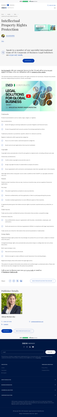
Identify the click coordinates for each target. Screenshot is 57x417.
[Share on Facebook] (10, 281)
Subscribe (50, 352)
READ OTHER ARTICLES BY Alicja (23, 330)
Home (2, 14)
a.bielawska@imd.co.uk (37, 321)
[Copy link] (13, 281)
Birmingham (3, 372)
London (3, 367)
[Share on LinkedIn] (21, 281)
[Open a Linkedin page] (30, 347)
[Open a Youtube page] (33, 347)
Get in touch (5, 70)
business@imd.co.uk (10, 272)
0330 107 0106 (15, 55)
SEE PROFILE (6, 330)
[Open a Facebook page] (24, 347)
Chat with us (28, 60)
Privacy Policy (38, 357)
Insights (8, 14)
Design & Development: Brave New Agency (28, 413)
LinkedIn (6, 324)
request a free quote (39, 72)
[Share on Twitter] (17, 281)
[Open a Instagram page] (27, 347)
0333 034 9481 (29, 270)
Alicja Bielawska (10, 35)
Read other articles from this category (42, 280)
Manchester (4, 370)
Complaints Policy (45, 370)
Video (15, 14)
